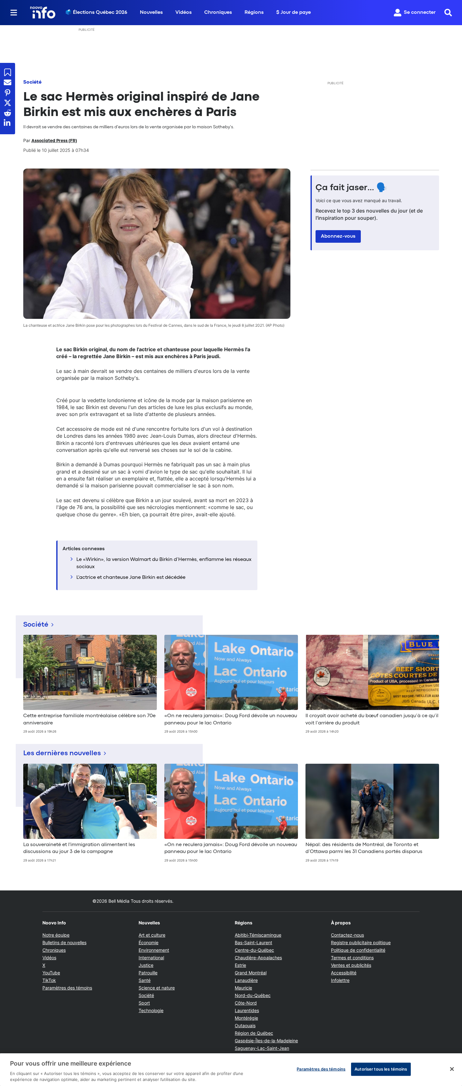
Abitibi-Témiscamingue (258, 935)
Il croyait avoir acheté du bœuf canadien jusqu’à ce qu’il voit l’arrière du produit (371, 719)
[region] (231, 1069)
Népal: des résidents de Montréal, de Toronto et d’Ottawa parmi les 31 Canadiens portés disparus (363, 848)
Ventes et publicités (351, 965)
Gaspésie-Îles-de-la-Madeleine (266, 1040)
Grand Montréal (251, 972)
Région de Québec (254, 1033)
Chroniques (218, 12)
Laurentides (247, 1010)
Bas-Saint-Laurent (253, 942)
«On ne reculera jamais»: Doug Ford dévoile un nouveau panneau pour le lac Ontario (230, 719)
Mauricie (243, 987)
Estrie (240, 965)
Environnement (154, 950)
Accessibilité (343, 972)
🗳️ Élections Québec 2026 (96, 12)
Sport (144, 1003)
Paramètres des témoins (67, 987)
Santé (145, 980)
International (151, 957)
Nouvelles (151, 12)
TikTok (49, 980)
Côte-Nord (246, 1003)
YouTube (51, 972)
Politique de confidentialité (358, 950)
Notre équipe (55, 935)
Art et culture (152, 935)
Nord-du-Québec (253, 995)
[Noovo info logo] (42, 13)
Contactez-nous (347, 935)
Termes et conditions (352, 957)
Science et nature (157, 987)
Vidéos (183, 12)
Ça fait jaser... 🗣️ (351, 188)
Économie (148, 942)
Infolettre (340, 980)
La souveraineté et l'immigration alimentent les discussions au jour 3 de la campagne (79, 848)
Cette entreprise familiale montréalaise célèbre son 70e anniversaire (89, 719)
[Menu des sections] (14, 12)
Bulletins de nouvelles (64, 942)
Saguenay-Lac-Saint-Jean (262, 1048)
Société (32, 82)
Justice (146, 965)
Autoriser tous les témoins (381, 1069)
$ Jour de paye (293, 12)
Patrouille (148, 972)
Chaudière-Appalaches (258, 957)
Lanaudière (246, 980)
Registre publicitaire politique (361, 942)
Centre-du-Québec (254, 950)
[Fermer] (452, 1069)
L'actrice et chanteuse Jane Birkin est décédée (130, 577)
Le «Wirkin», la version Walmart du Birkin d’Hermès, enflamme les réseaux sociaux (163, 563)
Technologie (151, 1010)
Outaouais (245, 1025)
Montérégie (246, 1018)
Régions (254, 12)
